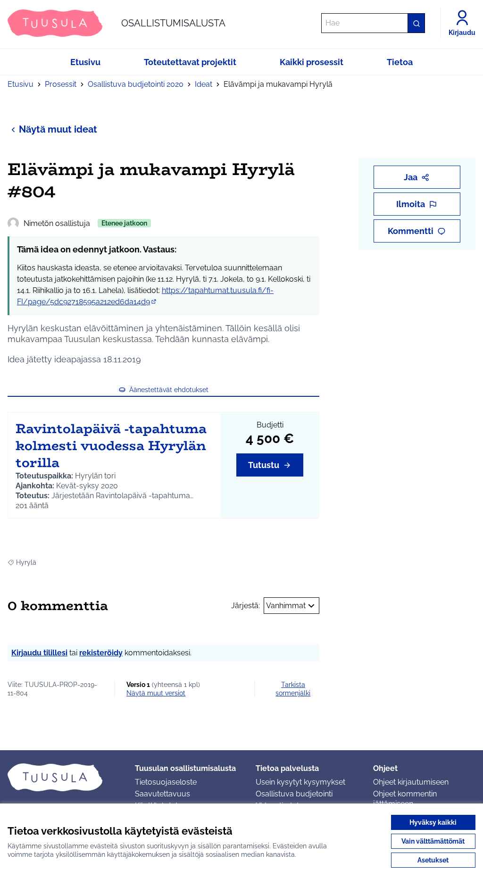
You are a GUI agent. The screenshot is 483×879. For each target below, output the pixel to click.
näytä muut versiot (155, 693)
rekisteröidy (101, 652)
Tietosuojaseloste (166, 782)
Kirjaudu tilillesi (39, 652)
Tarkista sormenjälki (292, 689)
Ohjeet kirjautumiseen (411, 782)
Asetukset (433, 860)
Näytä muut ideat (58, 129)
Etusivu (20, 84)
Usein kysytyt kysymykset (300, 782)
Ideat (203, 84)
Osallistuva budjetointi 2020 (135, 84)
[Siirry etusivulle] (64, 777)
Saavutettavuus (162, 793)
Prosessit (60, 84)
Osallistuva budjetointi (294, 793)
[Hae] (416, 23)
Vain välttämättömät (433, 841)
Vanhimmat (286, 605)
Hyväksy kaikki (433, 822)
